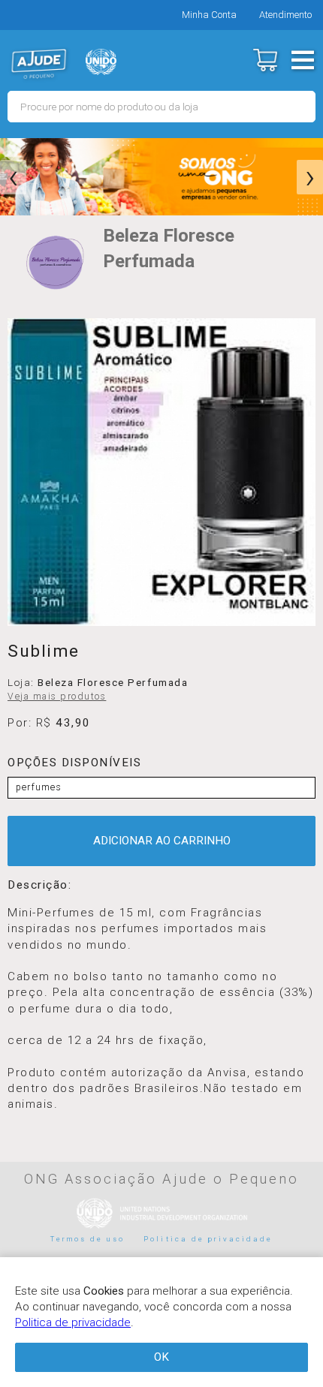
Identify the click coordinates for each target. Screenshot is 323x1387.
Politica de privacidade (208, 1239)
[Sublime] (161, 472)
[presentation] (13, 177)
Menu (302, 60)
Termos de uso (87, 1239)
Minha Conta (209, 14)
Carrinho (265, 60)
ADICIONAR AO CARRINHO (162, 840)
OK (161, 1357)
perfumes (39, 787)
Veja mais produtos (57, 696)
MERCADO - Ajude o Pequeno (39, 64)
